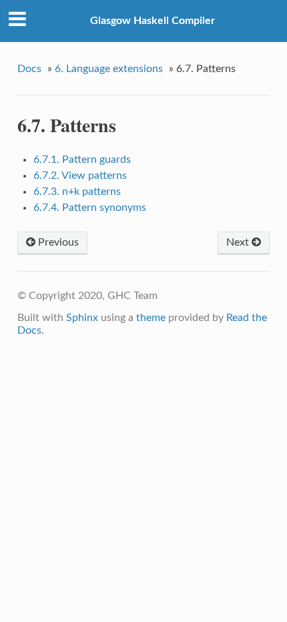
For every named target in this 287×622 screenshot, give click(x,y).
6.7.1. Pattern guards (82, 159)
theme (151, 317)
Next (239, 242)
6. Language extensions (109, 68)
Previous (57, 242)
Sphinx (82, 317)
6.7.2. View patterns (80, 175)
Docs (29, 68)
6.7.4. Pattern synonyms (89, 207)
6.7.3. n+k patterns (77, 191)
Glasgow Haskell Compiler (152, 20)
